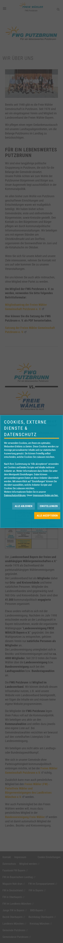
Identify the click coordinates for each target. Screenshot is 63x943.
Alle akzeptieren (47, 515)
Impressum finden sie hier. (45, 495)
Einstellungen (49, 505)
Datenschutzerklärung (15, 495)
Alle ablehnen (23, 505)
